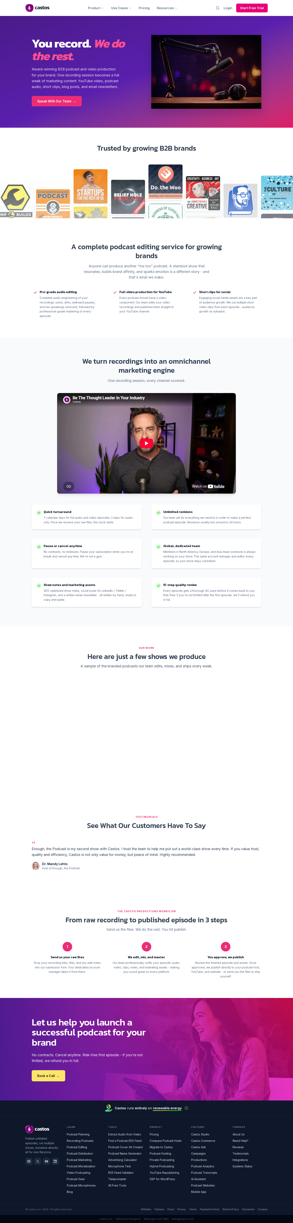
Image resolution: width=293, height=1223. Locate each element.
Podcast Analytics (202, 1166)
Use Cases (119, 8)
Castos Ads (198, 1147)
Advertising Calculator (122, 1160)
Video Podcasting (78, 1172)
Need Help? (240, 1140)
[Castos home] (37, 8)
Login (228, 8)
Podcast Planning (78, 1134)
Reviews (238, 1147)
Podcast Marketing (79, 1160)
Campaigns (198, 1153)
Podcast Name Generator (125, 1153)
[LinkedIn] (55, 1161)
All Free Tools (117, 1185)
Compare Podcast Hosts (166, 1140)
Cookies (263, 1209)
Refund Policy (231, 1209)
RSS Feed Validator (121, 1172)
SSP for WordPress (162, 1179)
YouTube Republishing (164, 1172)
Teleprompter (117, 1179)
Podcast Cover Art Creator (125, 1147)
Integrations (240, 1160)
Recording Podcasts (80, 1140)
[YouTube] (46, 1161)
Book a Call (48, 1076)
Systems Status (242, 1166)
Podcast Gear (76, 1179)
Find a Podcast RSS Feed (125, 1140)
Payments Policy (209, 1209)
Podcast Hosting (160, 1153)
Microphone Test (119, 1166)
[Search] (217, 8)
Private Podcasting (162, 1160)
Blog (70, 1191)
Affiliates (146, 1209)
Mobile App (198, 1191)
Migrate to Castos (161, 1147)
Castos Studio (200, 1134)
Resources (165, 8)
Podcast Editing (77, 1147)
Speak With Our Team (56, 101)
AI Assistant (198, 1179)
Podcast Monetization (81, 1166)
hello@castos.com (183, 1218)
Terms (193, 1209)
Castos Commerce (203, 1140)
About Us (239, 1134)
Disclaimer (248, 1209)
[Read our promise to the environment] (186, 1108)
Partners (159, 1209)
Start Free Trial (252, 8)
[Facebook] (28, 1161)
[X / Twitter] (37, 1161)
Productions (199, 1160)
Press (170, 1209)
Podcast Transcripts (204, 1172)
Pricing (144, 8)
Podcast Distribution (80, 1153)
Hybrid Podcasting (162, 1166)
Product (94, 8)
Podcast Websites (203, 1185)
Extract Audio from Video (124, 1134)
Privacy (181, 1209)
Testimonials (241, 1153)
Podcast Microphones (81, 1185)
